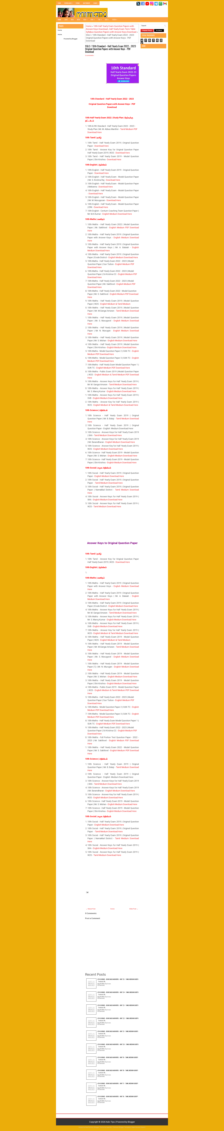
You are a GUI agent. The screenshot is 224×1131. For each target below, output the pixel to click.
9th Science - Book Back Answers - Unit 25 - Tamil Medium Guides (118, 979)
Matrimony (86, 3)
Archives (159, 30)
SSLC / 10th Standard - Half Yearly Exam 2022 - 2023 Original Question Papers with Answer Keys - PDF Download (110, 49)
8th (93, 19)
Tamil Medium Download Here (123, 384)
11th (72, 19)
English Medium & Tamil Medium (115, 304)
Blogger (74, 39)
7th (100, 19)
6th (107, 19)
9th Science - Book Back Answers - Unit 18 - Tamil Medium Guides (118, 1070)
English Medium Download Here (117, 214)
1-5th (114, 19)
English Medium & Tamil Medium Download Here (115, 405)
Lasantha (109, 1127)
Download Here (101, 146)
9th (85, 19)
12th (66, 19)
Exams (95, 3)
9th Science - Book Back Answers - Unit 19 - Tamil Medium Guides (118, 1057)
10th (78, 19)
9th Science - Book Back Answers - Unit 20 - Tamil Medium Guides (118, 1044)
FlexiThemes (89, 1127)
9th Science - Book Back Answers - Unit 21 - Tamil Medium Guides (118, 1031)
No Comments (101, 985)
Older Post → (133, 909)
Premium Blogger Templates (122, 1127)
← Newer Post (90, 909)
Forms (78, 3)
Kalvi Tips (110, 1122)
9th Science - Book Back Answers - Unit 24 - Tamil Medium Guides (118, 992)
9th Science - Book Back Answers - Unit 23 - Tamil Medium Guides (118, 1005)
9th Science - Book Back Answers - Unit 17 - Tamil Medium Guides (118, 1083)
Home (59, 3)
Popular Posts (147, 30)
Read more (108, 984)
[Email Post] (86, 892)
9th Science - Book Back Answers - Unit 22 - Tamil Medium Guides (118, 1018)
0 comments (89, 55)
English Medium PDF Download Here (113, 368)
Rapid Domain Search (138, 1127)
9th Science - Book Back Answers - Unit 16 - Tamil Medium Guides (118, 1096)
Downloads (68, 3)
